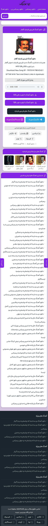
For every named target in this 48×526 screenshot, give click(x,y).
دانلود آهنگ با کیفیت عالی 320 (23, 94)
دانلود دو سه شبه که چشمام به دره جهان (30, 314)
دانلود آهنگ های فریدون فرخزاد (24, 111)
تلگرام (11, 133)
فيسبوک (7, 517)
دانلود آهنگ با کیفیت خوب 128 (23, 102)
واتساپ (22, 133)
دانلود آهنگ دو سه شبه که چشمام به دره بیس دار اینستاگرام (23, 251)
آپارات (20, 522)
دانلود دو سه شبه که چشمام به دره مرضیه (30, 271)
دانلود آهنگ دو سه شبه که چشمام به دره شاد (28, 298)
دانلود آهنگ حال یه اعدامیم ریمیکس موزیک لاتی (27, 325)
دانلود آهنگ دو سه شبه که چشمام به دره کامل (28, 283)
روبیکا (39, 522)
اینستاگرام (8, 522)
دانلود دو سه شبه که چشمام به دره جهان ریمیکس (27, 205)
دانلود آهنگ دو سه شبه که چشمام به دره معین (28, 259)
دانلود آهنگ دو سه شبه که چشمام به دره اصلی (28, 193)
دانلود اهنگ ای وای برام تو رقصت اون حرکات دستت (27, 388)
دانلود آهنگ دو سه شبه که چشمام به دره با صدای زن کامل (24, 306)
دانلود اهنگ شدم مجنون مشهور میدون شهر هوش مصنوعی (23, 349)
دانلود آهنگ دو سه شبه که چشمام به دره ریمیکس (27, 209)
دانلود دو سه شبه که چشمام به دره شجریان (29, 236)
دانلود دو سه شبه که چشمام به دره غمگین (29, 232)
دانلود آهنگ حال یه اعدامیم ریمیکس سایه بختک (27, 329)
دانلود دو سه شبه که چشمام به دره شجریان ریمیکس (26, 290)
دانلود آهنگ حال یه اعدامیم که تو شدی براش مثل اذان (25, 376)
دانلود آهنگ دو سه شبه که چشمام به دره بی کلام (27, 216)
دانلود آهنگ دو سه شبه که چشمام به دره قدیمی (27, 302)
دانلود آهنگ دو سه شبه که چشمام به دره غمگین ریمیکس (24, 248)
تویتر (17, 138)
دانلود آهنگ (30, 144)
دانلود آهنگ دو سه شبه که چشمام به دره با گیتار (27, 181)
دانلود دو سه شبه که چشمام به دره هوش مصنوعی (27, 267)
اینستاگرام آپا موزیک (13, 119)
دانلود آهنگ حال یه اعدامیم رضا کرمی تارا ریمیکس (27, 356)
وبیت (17, 512)
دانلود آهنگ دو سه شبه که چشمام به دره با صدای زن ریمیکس (25, 436)
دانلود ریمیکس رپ (17, 9)
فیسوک (28, 138)
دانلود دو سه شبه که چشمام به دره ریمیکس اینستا (27, 240)
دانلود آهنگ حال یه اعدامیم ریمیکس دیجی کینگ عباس (25, 341)
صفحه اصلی (42, 9)
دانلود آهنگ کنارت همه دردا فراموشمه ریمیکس (27, 353)
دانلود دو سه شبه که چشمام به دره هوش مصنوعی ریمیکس (24, 294)
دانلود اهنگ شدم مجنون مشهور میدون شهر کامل (27, 364)
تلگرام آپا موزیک (33, 119)
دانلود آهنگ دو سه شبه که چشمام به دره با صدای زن (26, 220)
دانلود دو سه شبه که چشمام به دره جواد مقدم (28, 244)
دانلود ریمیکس (30, 9)
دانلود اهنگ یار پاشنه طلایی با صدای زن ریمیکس (27, 403)
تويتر (29, 517)
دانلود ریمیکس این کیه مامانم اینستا (31, 391)
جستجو (5, 16)
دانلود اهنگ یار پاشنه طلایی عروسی (32, 345)
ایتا (29, 522)
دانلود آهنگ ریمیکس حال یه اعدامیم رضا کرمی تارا (27, 384)
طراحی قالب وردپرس (26, 512)
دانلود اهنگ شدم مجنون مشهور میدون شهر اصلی (26, 380)
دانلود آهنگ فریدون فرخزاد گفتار (31, 29)
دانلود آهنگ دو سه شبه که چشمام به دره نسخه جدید (26, 255)
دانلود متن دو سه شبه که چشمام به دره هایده (28, 286)
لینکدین (35, 133)
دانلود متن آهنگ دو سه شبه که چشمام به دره (28, 263)
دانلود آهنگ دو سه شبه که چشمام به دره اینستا (28, 213)
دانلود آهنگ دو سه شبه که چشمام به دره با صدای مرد (26, 310)
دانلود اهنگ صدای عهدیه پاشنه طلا (32, 360)
